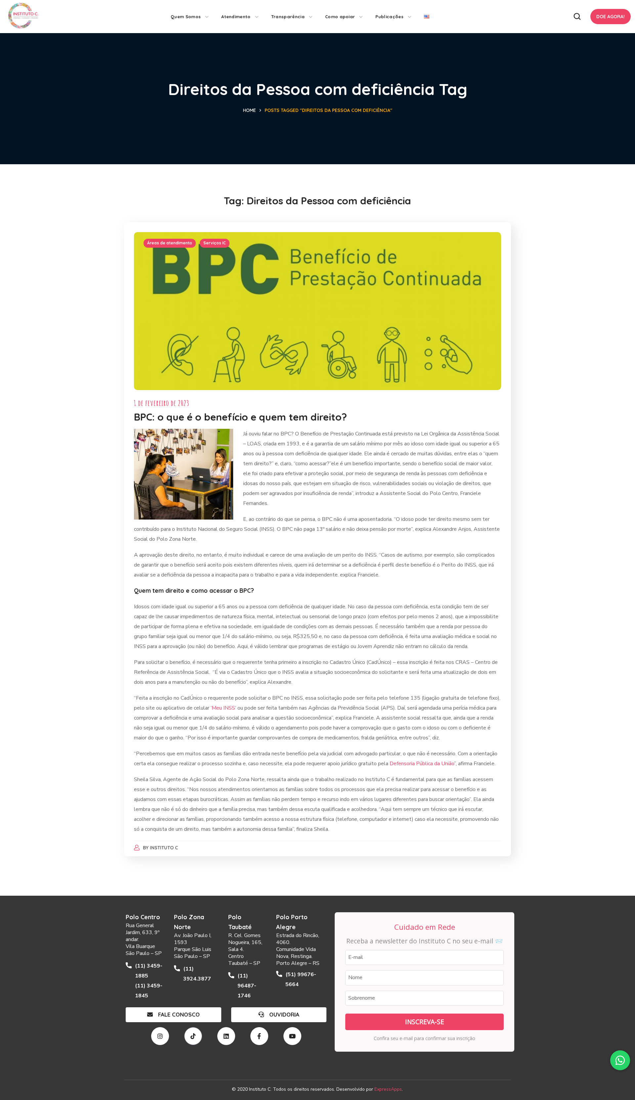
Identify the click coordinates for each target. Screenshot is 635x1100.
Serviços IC (214, 242)
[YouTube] (292, 1036)
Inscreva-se (424, 1021)
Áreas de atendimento (169, 242)
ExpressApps (388, 1089)
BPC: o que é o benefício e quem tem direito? (240, 417)
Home (249, 110)
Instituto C (164, 848)
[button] (577, 16)
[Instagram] (160, 1036)
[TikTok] (193, 1036)
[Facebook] (259, 1036)
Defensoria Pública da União (422, 763)
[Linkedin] (226, 1036)
